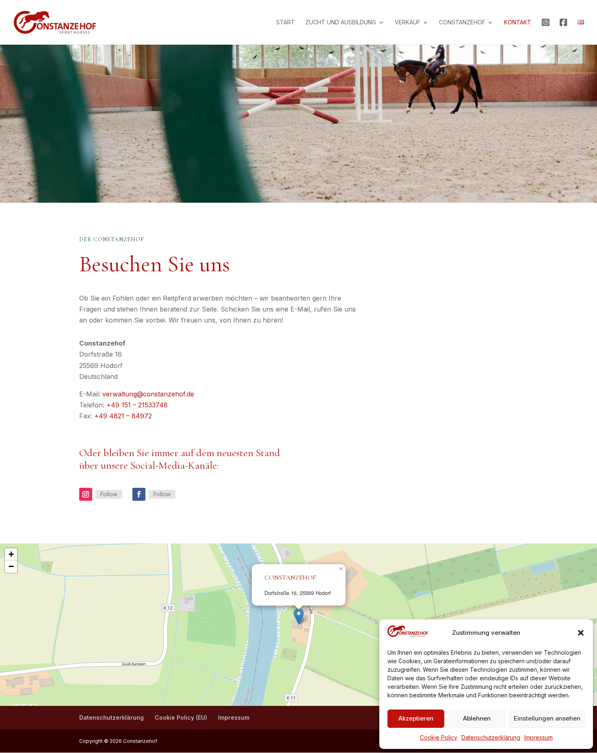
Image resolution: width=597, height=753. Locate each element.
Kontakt (517, 22)
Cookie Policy (438, 737)
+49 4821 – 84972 (123, 416)
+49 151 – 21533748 (137, 405)
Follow (108, 494)
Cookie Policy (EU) (181, 717)
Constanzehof (462, 22)
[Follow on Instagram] (85, 494)
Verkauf (407, 22)
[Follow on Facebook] (138, 494)
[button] (581, 633)
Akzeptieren (415, 718)
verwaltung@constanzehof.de (148, 394)
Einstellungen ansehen (547, 718)
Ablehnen (477, 718)
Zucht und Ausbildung (340, 22)
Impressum (538, 737)
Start (285, 22)
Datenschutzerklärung (490, 737)
